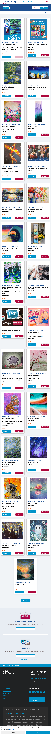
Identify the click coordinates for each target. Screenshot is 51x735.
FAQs (4, 696)
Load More (25, 600)
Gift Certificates (7, 693)
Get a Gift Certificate (25, 629)
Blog (4, 700)
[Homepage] (14, 672)
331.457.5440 (33, 681)
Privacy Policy (15, 713)
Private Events (7, 691)
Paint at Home (7, 703)
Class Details (6, 57)
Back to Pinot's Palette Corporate (11, 665)
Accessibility (21, 713)
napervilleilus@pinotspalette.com (38, 678)
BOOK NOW (45, 55)
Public (36, 7)
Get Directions (34, 676)
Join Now (25, 656)
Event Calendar (7, 688)
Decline (13, 732)
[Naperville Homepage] (9, 2)
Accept (38, 732)
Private (44, 7)
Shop (4, 698)
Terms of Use (8, 713)
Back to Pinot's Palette (28, 1)
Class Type (6, 7)
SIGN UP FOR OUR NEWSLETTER (37, 699)
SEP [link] (45, 12)
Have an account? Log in (25, 659)
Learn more (11, 729)
